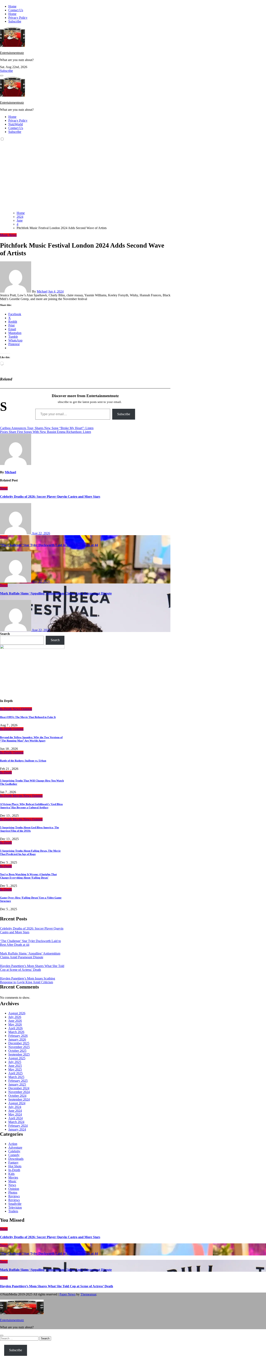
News (13, 235)
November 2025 (19, 1047)
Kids (11, 1174)
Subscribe (14, 21)
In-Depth (6, 709)
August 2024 (16, 1103)
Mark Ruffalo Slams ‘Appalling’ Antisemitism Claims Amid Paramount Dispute (56, 593)
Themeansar (88, 1294)
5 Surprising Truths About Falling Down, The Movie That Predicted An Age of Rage (30, 852)
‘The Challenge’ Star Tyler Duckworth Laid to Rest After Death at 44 (49, 545)
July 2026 (14, 1017)
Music (4, 235)
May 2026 (15, 1024)
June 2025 (15, 1065)
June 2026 (15, 1020)
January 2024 (17, 1129)
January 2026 (17, 1039)
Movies (18, 796)
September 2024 (19, 1099)
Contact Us (15, 10)
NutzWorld (15, 124)
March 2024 (16, 1122)
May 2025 (15, 1069)
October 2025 (17, 1050)
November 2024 (19, 1092)
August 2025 (16, 1058)
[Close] (1, 1335)
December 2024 (18, 1088)
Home (12, 6)
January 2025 (17, 1084)
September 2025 (19, 1054)
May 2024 (15, 1114)
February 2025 (18, 1080)
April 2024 (15, 1118)
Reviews (14, 1196)
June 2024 (15, 1110)
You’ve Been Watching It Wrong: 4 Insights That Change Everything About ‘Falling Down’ (28, 876)
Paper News (67, 1294)
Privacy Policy (17, 17)
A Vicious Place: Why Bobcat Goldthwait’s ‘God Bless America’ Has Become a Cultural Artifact (31, 806)
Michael (42, 291)
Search (5, 634)
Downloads (15, 1159)
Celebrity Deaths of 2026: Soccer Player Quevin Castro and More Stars (50, 496)
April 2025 (15, 1073)
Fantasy (13, 1162)
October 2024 (17, 1095)
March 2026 (16, 1032)
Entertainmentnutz (12, 53)
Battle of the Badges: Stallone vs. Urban (23, 760)
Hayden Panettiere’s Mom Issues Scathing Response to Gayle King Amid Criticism (27, 980)
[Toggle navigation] (1, 75)
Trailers (13, 1211)
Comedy (14, 1155)
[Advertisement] (133, 179)
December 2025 (18, 1043)
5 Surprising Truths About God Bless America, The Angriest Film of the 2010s (29, 829)
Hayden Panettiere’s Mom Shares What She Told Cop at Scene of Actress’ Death (32, 967)
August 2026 (16, 1013)
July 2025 (14, 1062)
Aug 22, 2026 (41, 533)
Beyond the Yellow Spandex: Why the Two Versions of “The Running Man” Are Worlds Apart (31, 739)
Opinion (26, 709)
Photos (12, 1192)
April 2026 (15, 1028)
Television (15, 1207)
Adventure (15, 1147)
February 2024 (18, 1125)
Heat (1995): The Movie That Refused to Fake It (28, 717)
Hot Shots (14, 1166)
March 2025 (16, 1077)
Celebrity (14, 1151)
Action (12, 1144)
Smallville (14, 1203)
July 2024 (14, 1107)
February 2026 (18, 1035)
